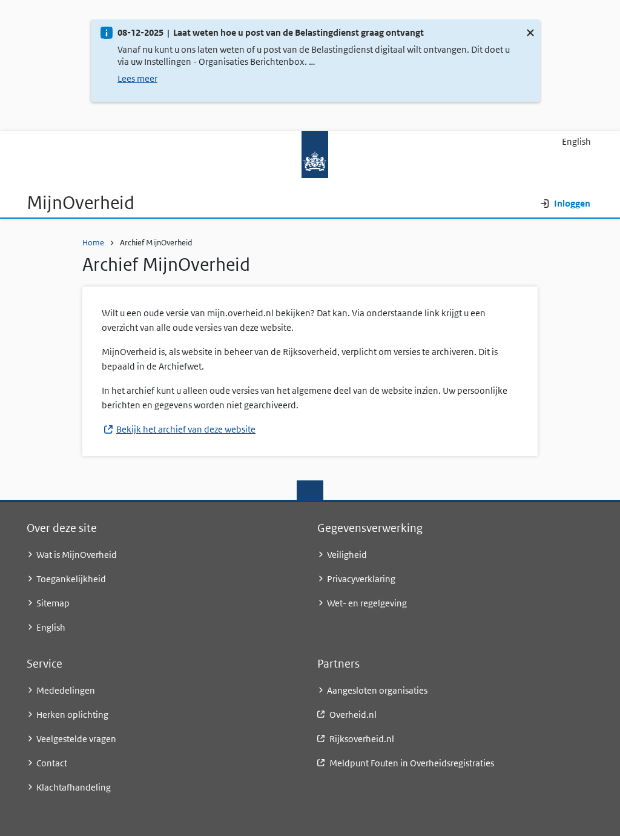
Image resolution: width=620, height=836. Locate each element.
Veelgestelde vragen (76, 739)
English (576, 141)
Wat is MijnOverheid (76, 554)
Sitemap (53, 603)
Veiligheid (347, 554)
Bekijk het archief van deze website (186, 429)
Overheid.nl (353, 714)
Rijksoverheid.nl (361, 739)
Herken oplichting (72, 714)
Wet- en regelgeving (367, 603)
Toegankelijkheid (71, 579)
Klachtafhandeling (73, 787)
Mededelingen (65, 690)
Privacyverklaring (361, 579)
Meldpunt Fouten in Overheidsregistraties (411, 763)
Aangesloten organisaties (377, 690)
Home (93, 242)
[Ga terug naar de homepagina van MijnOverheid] (310, 154)
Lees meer (137, 78)
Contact (51, 763)
